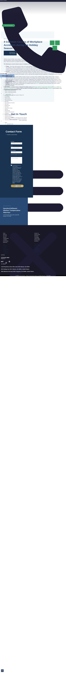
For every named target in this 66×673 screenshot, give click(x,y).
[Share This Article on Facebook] (52, 42)
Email (12, 145)
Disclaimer (36, 235)
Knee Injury (7, 106)
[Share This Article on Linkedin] (57, 42)
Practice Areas (37, 234)
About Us (5, 234)
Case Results (5, 241)
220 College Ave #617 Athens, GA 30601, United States (15, 269)
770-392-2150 (14, 176)
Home (4, 233)
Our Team (5, 235)
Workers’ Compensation (6, 238)
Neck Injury (7, 104)
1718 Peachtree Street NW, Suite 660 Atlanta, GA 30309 (15, 266)
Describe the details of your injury (16, 155)
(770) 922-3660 (5, 257)
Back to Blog (8, 94)
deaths (37, 83)
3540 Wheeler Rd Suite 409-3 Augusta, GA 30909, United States (17, 271)
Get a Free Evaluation (9, 25)
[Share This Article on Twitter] (54, 48)
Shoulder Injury (7, 105)
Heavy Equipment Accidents (10, 102)
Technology (36, 237)
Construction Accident (8, 108)
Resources (5, 242)
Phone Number (13, 150)
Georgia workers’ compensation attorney (42, 87)
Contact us (50, 88)
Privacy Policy (37, 239)
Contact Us (36, 233)
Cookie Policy (37, 238)
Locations (5, 239)
